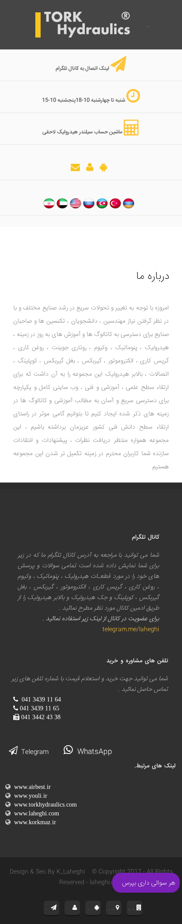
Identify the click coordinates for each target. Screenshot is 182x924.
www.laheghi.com (35, 813)
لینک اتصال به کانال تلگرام (82, 68)
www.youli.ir (29, 795)
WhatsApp (92, 752)
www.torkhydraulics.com (44, 804)
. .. (112, 908)
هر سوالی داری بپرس (148, 883)
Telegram (33, 752)
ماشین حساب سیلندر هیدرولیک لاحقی (82, 132)
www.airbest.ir (31, 787)
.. (148, 25)
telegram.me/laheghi (129, 629)
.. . (91, 908)
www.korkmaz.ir (33, 822)
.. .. (132, 908)
